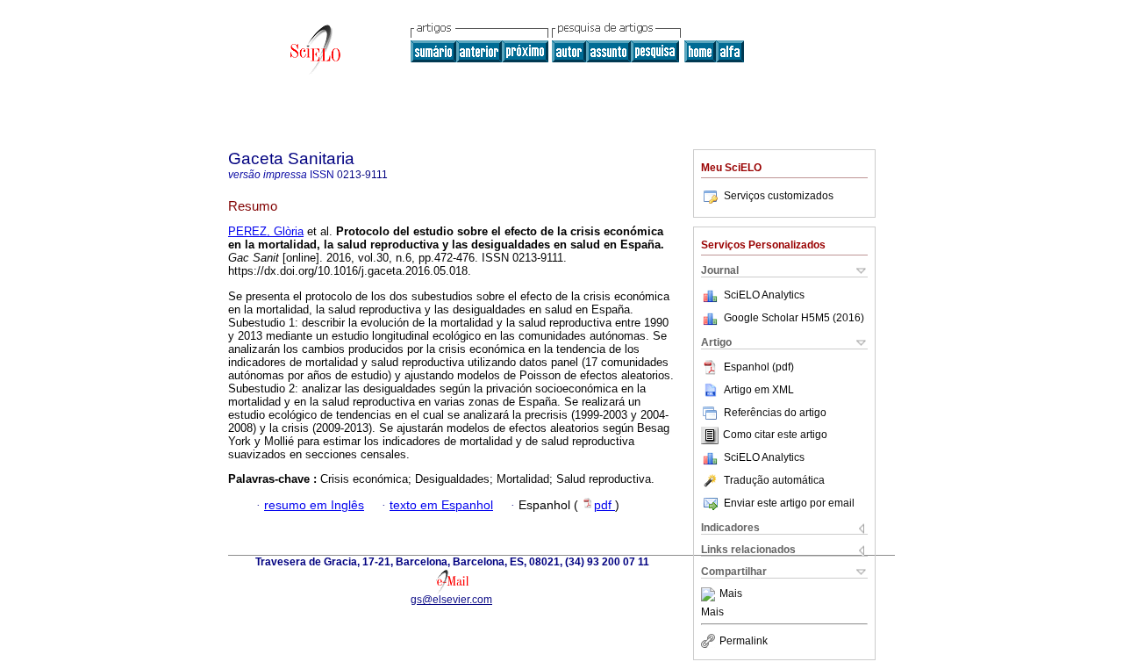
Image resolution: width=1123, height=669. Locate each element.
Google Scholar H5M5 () (794, 318)
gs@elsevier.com (451, 599)
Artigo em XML (759, 390)
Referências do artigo (775, 412)
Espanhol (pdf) (759, 367)
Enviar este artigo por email (789, 503)
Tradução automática (774, 480)
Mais (730, 594)
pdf (604, 505)
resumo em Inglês (314, 505)
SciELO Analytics (764, 295)
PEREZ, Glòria (266, 231)
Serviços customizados (778, 196)
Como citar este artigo (775, 435)
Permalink (743, 641)
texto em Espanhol (441, 505)
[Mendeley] (710, 594)
